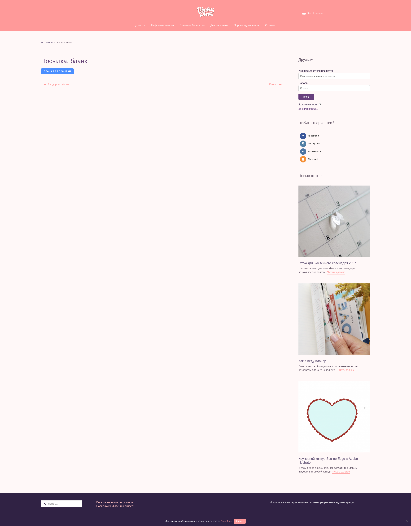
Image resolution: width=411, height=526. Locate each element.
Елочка (273, 84)
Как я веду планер (312, 360)
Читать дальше (336, 272)
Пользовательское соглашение (114, 502)
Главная (48, 42)
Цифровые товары (162, 25)
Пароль (302, 83)
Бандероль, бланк (58, 84)
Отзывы (270, 25)
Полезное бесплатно (192, 25)
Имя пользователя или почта (315, 70)
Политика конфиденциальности (115, 506)
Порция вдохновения (246, 25)
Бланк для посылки (57, 71)
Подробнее (226, 521)
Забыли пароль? (308, 108)
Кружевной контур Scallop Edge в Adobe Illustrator (328, 460)
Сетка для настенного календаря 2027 (327, 263)
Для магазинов (219, 25)
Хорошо (240, 521)
